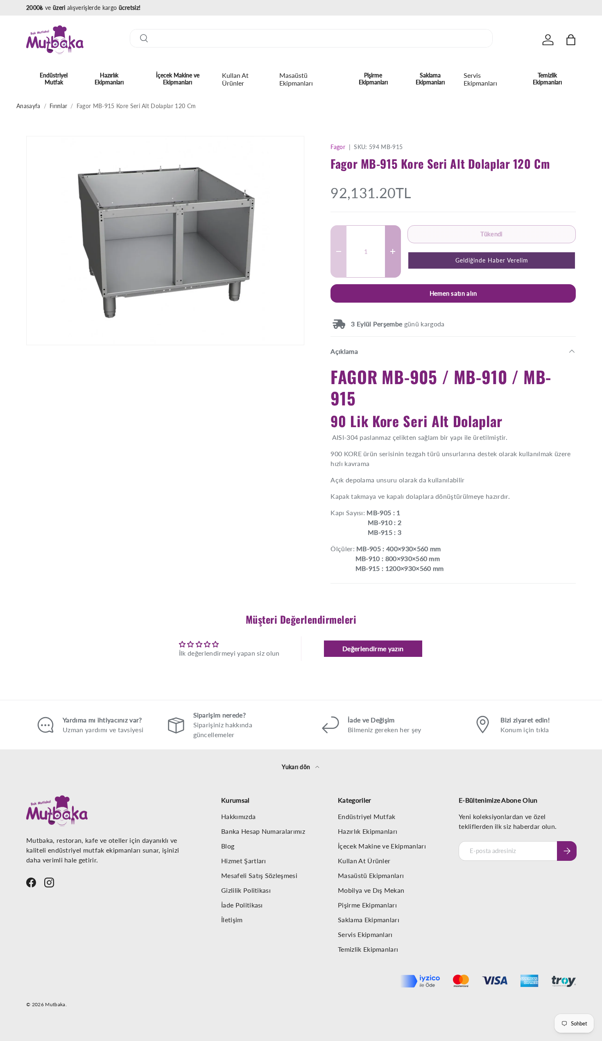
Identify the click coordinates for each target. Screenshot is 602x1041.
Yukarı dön (297, 766)
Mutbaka (55, 1004)
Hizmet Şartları (243, 860)
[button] (571, 40)
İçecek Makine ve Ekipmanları (177, 79)
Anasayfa (28, 105)
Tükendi (491, 234)
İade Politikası (242, 905)
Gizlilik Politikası (246, 890)
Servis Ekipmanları (480, 79)
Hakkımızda (238, 816)
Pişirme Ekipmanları (373, 79)
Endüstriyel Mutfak (54, 79)
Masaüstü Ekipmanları (296, 79)
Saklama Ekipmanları (430, 79)
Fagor (337, 146)
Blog (227, 846)
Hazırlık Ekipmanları (109, 79)
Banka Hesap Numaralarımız (263, 831)
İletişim (232, 919)
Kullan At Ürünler (235, 79)
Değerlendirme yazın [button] (372, 648)
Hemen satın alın (453, 293)
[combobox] (311, 38)
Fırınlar (59, 105)
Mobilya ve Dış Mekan (371, 890)
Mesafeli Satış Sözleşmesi (259, 875)
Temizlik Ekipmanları (547, 79)
